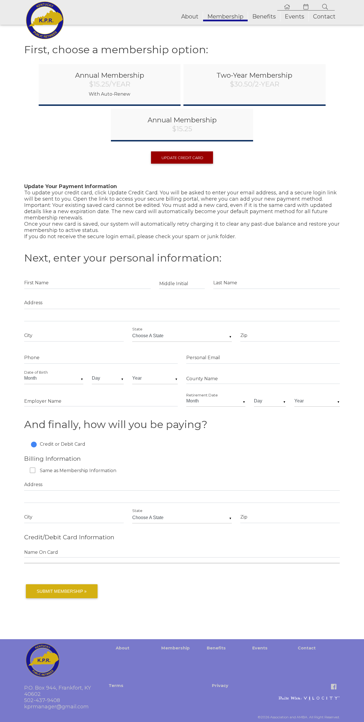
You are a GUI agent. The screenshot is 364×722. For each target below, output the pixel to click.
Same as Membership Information (78, 470)
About (189, 16)
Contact (324, 16)
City (28, 335)
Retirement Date (202, 395)
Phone (32, 357)
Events (294, 16)
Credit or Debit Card (62, 444)
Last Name (225, 282)
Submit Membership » (61, 591)
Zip (243, 335)
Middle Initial (173, 283)
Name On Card (41, 552)
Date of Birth (36, 372)
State (137, 329)
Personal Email (203, 357)
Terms (116, 685)
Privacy (220, 685)
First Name (36, 282)
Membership (225, 16)
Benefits (264, 16)
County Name (202, 378)
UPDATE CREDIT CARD (182, 157)
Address (33, 302)
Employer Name (42, 401)
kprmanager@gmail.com (56, 707)
